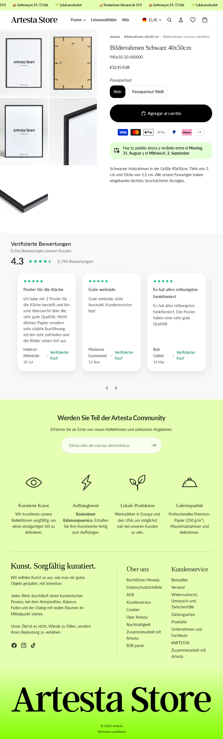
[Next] (116, 389)
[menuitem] (125, 20)
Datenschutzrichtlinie (144, 587)
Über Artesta (137, 617)
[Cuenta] (181, 20)
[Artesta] (38, 20)
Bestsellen (179, 579)
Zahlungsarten (183, 614)
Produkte (179, 622)
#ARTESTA (180, 642)
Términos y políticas (111, 731)
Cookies (133, 609)
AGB (130, 594)
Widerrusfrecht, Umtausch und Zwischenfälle (184, 600)
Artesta (118, 726)
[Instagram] (23, 645)
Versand (178, 587)
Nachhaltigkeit (138, 624)
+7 (200, 133)
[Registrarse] (153, 445)
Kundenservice (138, 602)
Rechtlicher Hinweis (143, 579)
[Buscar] (169, 20)
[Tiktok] (33, 645)
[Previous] (107, 389)
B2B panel (135, 645)
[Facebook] (14, 645)
